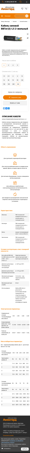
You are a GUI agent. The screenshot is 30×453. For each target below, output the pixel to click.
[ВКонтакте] (6, 108)
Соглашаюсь (7, 448)
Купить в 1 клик (15, 103)
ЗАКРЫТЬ (25, 449)
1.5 (4, 76)
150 (4, 84)
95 (17, 80)
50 (8, 80)
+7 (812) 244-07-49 (10, 2)
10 (22, 76)
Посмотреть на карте (8, 435)
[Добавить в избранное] (27, 34)
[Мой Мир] (9, 108)
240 (13, 84)
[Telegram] (4, 108)
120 (22, 80)
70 (13, 80)
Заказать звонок (20, 2)
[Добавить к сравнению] (27, 37)
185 (9, 84)
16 (4, 80)
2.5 (8, 76)
